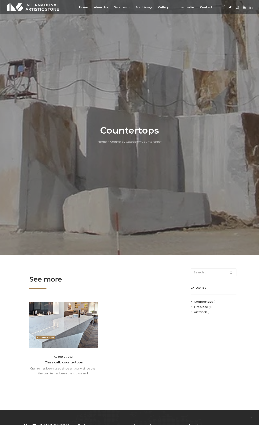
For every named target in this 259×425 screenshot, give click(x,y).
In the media (184, 7)
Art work (200, 312)
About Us (101, 7)
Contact (206, 7)
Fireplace (201, 307)
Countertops (45, 337)
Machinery (144, 7)
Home (83, 7)
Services (120, 7)
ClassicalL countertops (64, 362)
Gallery (163, 7)
